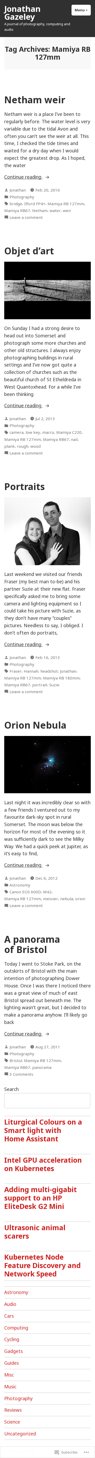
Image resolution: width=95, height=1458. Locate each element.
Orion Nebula (35, 725)
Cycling (11, 1339)
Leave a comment (26, 217)
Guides (11, 1363)
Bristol (16, 1060)
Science (12, 1422)
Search (11, 1089)
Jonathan (18, 190)
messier (50, 898)
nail (74, 439)
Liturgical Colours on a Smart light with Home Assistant (43, 1130)
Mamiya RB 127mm (66, 203)
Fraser (16, 671)
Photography (22, 196)
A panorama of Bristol (32, 944)
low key (33, 432)
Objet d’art (29, 251)
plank (9, 446)
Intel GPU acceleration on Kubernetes (43, 1164)
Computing (16, 1328)
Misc (9, 1375)
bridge (16, 203)
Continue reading (23, 177)
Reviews (13, 1410)
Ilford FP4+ (34, 203)
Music (10, 1386)
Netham (40, 210)
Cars (9, 1316)
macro (48, 432)
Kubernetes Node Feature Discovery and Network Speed (42, 1265)
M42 (47, 891)
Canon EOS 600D (25, 891)
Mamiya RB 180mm (61, 678)
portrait (39, 684)
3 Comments (21, 1074)
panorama (41, 1067)
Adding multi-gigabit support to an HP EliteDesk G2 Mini (40, 1198)
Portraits (24, 486)
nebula (66, 898)
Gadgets (13, 1351)
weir (67, 210)
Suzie (54, 684)
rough (22, 446)
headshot (49, 671)
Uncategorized (20, 1433)
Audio (10, 1304)
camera (16, 432)
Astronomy (20, 885)
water (55, 210)
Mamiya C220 (69, 432)
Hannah (31, 671)
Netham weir (34, 100)
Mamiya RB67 (17, 210)
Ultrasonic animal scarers (34, 1232)
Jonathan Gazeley (22, 12)
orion (80, 898)
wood (35, 446)
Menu (83, 10)
